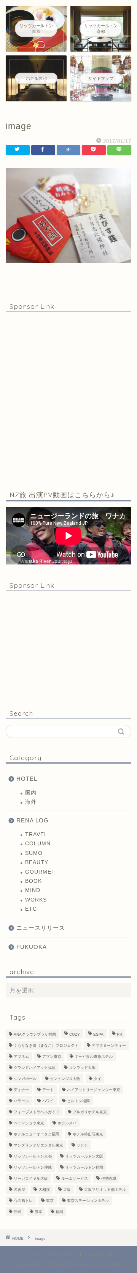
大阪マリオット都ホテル (105, 1189)
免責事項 (96, 1254)
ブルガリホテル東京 (90, 1112)
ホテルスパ (66, 1123)
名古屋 (19, 1189)
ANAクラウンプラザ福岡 (35, 1034)
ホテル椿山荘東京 (88, 1134)
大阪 (67, 1189)
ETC (31, 909)
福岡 (59, 1212)
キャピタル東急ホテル (94, 1056)
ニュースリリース (40, 927)
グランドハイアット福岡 (35, 1067)
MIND (32, 890)
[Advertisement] (68, 400)
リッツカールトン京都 (33, 1156)
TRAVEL (36, 834)
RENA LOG (32, 820)
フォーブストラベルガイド (36, 1112)
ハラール (21, 1101)
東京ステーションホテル (88, 1200)
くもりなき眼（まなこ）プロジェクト (46, 1045)
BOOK (33, 881)
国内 (31, 793)
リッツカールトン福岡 (84, 1167)
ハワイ (48, 1101)
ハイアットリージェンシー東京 (93, 1090)
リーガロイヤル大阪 (31, 1178)
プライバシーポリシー (54, 1254)
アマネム (21, 1056)
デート (48, 1090)
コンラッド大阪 (82, 1067)
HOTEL (26, 778)
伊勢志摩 (108, 1178)
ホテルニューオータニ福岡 (36, 1134)
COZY (74, 1034)
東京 (50, 1200)
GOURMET (40, 872)
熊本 (38, 1212)
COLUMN (38, 844)
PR (119, 1034)
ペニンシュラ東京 (29, 1123)
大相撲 (44, 1189)
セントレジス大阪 (65, 1079)
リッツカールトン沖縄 (33, 1167)
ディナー (21, 1090)
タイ (97, 1079)
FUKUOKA (31, 947)
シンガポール (25, 1079)
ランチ (82, 1145)
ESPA (98, 1034)
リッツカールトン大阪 (84, 1156)
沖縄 (17, 1212)
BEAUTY (36, 862)
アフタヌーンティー (109, 1045)
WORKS (36, 900)
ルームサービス (74, 1178)
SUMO (34, 853)
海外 (31, 802)
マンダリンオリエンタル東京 (38, 1145)
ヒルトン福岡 (78, 1101)
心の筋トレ (23, 1200)
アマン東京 (51, 1056)
